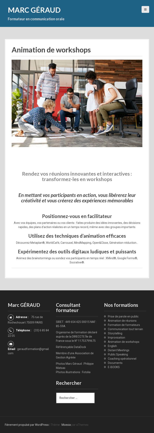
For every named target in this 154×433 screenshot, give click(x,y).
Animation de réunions (122, 320)
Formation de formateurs (124, 325)
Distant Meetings (118, 350)
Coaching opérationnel (122, 358)
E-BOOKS (114, 367)
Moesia (66, 424)
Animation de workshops (123, 341)
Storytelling (115, 333)
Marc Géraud (34, 9)
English (112, 346)
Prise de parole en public (123, 316)
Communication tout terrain (125, 329)
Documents (115, 362)
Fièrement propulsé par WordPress (27, 424)
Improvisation (116, 337)
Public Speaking (118, 354)
